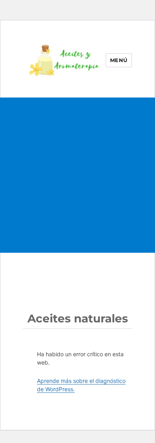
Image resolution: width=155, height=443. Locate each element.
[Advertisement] (77, 183)
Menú (119, 60)
